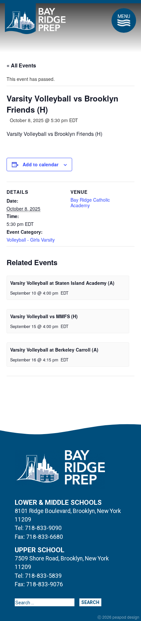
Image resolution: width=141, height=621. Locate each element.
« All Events (21, 65)
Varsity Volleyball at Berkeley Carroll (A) (54, 349)
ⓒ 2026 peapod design (118, 617)
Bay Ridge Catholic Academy (90, 202)
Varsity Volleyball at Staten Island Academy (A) (62, 283)
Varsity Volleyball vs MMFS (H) (44, 316)
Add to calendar (40, 164)
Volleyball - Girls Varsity (31, 239)
